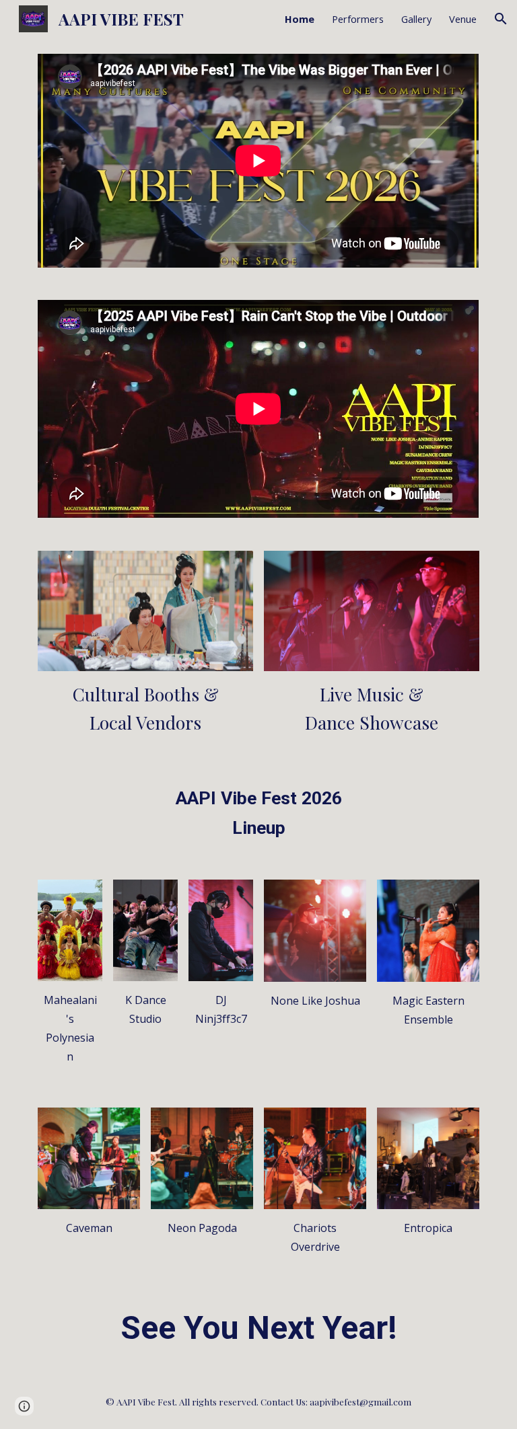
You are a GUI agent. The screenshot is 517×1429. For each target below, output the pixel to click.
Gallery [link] (416, 19)
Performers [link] (358, 19)
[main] (145, 708)
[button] (501, 19)
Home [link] (299, 19)
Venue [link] (463, 19)
